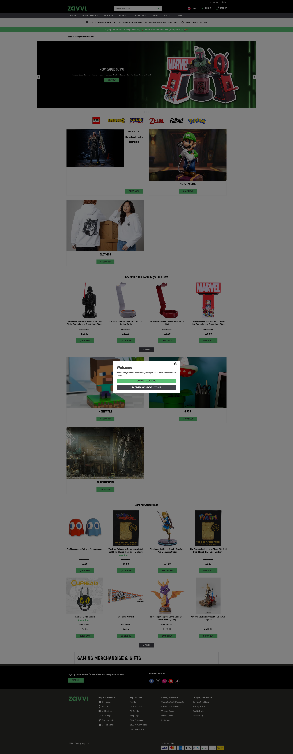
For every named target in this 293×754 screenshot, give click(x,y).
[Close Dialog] (175, 364)
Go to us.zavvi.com (146, 381)
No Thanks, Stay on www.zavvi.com (146, 387)
